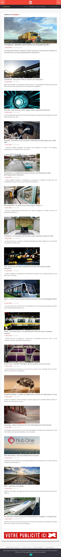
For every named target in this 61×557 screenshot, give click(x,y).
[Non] (59, 553)
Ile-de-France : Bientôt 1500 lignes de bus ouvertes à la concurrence (27, 364)
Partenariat (50, 547)
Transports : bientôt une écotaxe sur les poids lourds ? (27, 44)
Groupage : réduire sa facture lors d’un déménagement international (27, 425)
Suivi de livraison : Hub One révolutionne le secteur (21, 455)
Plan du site (26, 547)
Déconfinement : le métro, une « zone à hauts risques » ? (23, 205)
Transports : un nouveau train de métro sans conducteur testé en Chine (28, 236)
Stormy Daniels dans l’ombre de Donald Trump (49, 6)
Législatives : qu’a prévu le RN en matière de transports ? (23, 79)
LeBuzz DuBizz (8, 47)
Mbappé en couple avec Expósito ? (22, 6)
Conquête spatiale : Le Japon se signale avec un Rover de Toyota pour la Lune (30, 394)
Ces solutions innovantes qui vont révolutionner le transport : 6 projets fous (30, 516)
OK (31, 554)
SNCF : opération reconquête (14, 486)
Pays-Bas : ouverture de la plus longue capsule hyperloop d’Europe (27, 110)
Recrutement (38, 547)
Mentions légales (13, 547)
